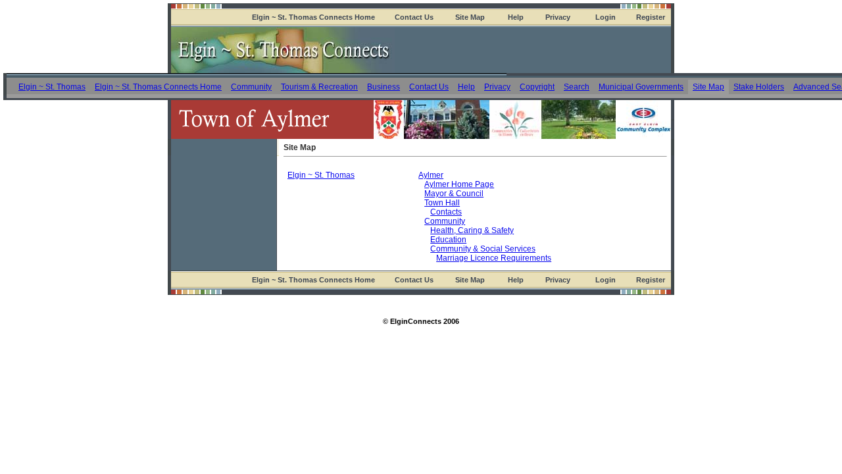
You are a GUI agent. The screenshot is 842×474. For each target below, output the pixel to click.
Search (576, 87)
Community (251, 87)
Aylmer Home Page (459, 184)
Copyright (537, 87)
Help (516, 17)
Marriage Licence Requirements (493, 258)
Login (605, 17)
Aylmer (430, 175)
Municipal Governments (641, 87)
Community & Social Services (482, 248)
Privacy (557, 17)
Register (650, 17)
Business (383, 87)
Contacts (446, 212)
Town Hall (442, 202)
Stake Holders (758, 87)
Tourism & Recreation (319, 87)
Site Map (470, 17)
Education (448, 239)
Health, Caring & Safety (472, 230)
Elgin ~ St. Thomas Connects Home (313, 17)
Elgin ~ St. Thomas (52, 87)
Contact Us (414, 17)
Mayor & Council (453, 193)
